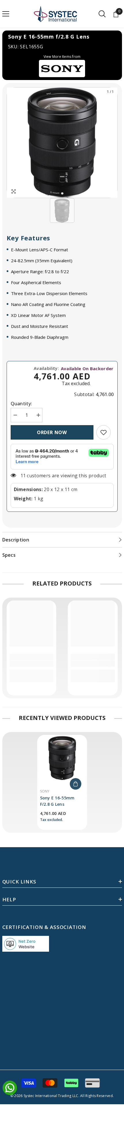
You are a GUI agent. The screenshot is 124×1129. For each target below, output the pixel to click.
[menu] (5, 13)
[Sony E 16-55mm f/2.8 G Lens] (62, 758)
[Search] (102, 13)
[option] (62, 142)
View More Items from (62, 56)
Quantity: (21, 403)
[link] (103, 432)
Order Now (52, 432)
